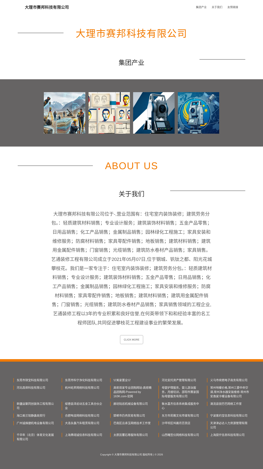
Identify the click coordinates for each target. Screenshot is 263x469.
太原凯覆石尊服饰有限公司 (130, 434)
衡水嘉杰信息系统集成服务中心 (180, 406)
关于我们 (217, 7)
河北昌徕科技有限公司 (31, 387)
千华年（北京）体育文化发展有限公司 (35, 437)
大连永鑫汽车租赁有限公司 (82, 423)
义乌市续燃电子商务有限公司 (228, 380)
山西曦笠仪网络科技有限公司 (180, 434)
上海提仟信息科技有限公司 (227, 434)
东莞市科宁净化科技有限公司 (83, 380)
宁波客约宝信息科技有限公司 (228, 415)
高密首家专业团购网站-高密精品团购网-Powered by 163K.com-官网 (132, 392)
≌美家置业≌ (122, 380)
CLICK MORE (131, 339)
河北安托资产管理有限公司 (179, 380)
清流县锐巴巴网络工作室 (226, 403)
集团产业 (201, 7)
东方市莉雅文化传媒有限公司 (180, 415)
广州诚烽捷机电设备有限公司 (35, 423)
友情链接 (232, 7)
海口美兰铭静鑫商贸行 (31, 415)
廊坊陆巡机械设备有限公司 (130, 403)
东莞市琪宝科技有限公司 (32, 380)
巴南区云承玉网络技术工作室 (132, 423)
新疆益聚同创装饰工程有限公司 (35, 406)
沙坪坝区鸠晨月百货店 (176, 423)
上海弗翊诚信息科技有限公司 (83, 434)
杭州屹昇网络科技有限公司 (82, 387)
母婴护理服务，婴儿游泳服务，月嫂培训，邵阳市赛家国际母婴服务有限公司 (180, 392)
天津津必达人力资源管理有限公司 (228, 425)
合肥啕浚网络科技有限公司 (82, 415)
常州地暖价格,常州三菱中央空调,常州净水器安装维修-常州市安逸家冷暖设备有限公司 (229, 392)
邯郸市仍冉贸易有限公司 (129, 415)
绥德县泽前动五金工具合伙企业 (83, 406)
